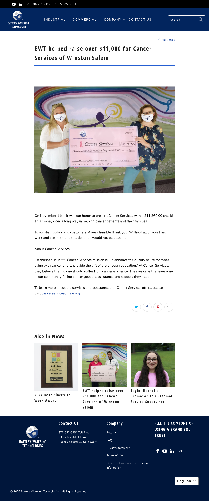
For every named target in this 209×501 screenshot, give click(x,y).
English (184, 481)
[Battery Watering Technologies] (18, 19)
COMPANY (113, 19)
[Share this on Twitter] (136, 307)
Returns (112, 432)
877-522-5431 (68, 432)
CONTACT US (140, 19)
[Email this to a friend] (168, 307)
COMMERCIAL (85, 19)
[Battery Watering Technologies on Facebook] (7, 4)
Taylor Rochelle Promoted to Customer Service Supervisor (152, 396)
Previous (168, 40)
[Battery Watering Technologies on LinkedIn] (20, 4)
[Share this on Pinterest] (157, 307)
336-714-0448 (41, 4)
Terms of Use (115, 455)
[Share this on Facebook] (147, 307)
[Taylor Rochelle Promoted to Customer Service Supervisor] (153, 365)
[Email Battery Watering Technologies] (27, 4)
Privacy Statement (118, 448)
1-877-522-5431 (65, 4)
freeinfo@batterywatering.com (78, 442)
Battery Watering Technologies (40, 491)
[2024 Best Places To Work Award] (56, 367)
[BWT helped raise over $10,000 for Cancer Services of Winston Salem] (104, 365)
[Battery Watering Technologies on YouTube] (13, 4)
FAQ (109, 440)
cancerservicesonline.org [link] (61, 293)
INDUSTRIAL (55, 19)
